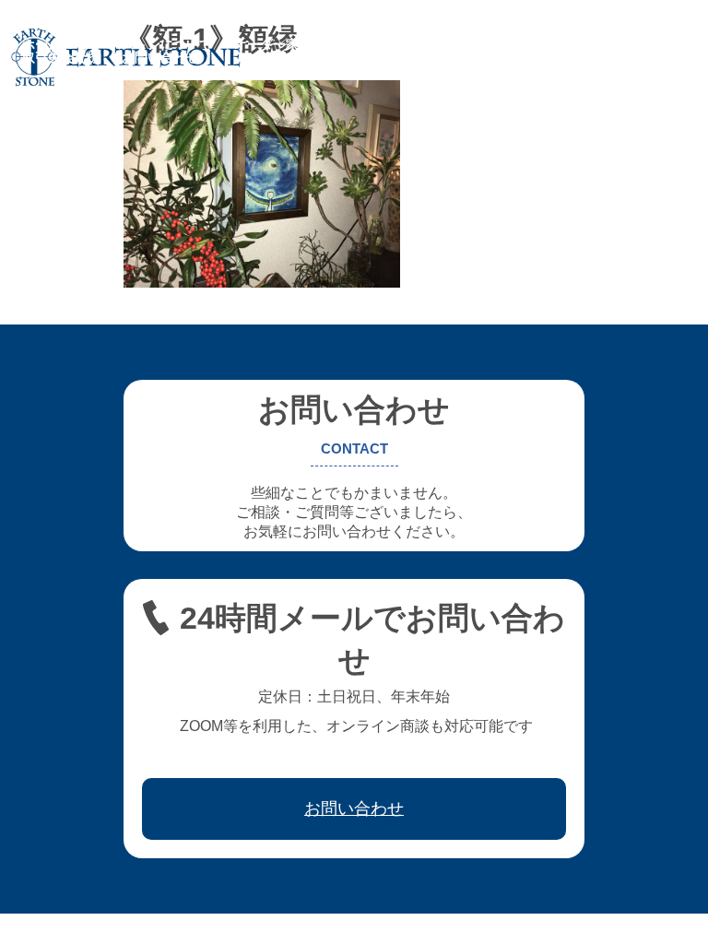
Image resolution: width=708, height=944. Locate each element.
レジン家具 (491, 44)
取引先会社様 (61, 57)
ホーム (41, 44)
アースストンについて (147, 44)
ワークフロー (584, 44)
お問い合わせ (160, 57)
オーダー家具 (273, 44)
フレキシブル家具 (385, 44)
